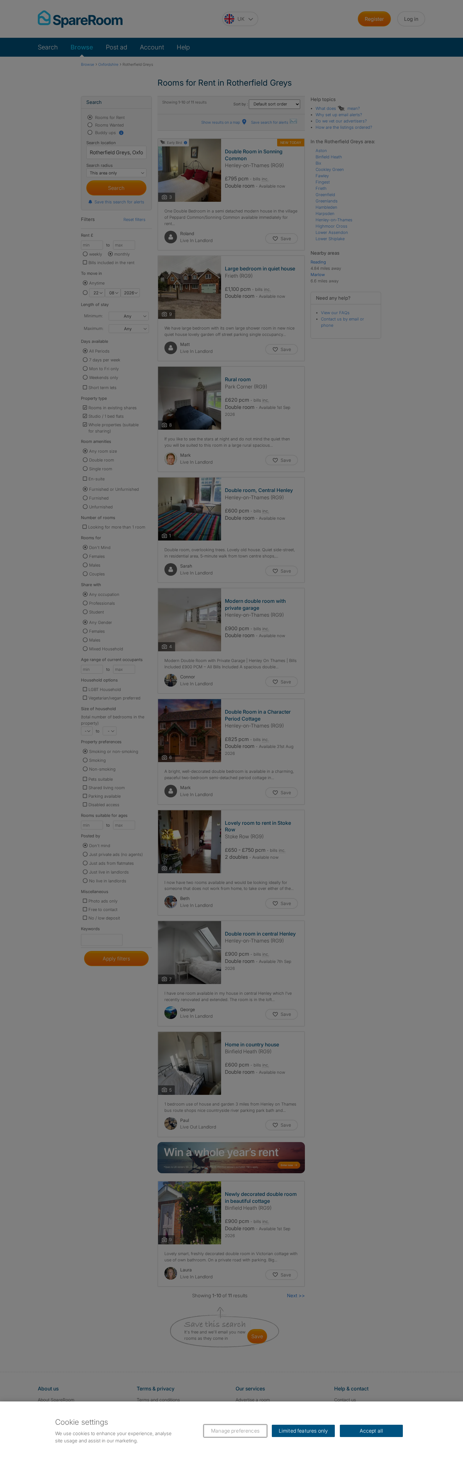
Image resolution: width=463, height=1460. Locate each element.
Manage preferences (235, 1431)
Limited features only (303, 1431)
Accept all (371, 1431)
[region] (231, 1430)
